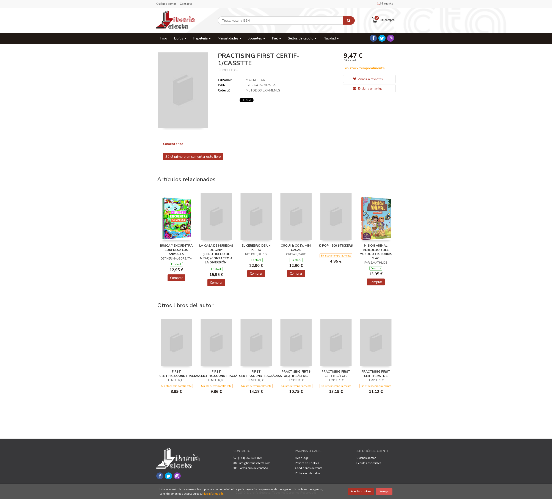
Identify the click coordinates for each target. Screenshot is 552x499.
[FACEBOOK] (373, 38)
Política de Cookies (307, 463)
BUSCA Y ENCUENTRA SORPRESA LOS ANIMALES (176, 250)
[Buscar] (349, 20)
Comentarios (173, 144)
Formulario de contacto (253, 468)
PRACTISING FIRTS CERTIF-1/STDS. (296, 374)
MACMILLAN (255, 80)
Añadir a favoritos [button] (370, 79)
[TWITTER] (382, 38)
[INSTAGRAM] (390, 38)
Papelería (201, 38)
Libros (179, 38)
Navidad (330, 38)
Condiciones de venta (308, 468)
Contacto (186, 4)
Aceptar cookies (361, 491)
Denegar (384, 491)
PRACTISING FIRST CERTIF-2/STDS (375, 374)
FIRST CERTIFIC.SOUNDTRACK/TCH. (222, 374)
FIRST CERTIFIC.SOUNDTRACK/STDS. (182, 374)
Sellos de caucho (301, 38)
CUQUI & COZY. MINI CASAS (296, 248)
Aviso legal (302, 458)
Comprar (176, 277)
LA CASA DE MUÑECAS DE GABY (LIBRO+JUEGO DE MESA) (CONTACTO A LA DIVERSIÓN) (216, 254)
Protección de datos (307, 473)
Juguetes (255, 38)
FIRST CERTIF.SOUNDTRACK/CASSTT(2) (264, 374)
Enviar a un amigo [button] (370, 89)
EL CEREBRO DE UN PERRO (256, 248)
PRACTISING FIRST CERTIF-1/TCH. (335, 374)
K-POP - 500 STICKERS (336, 246)
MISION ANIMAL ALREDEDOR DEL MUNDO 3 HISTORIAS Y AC (376, 252)
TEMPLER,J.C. (228, 70)
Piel (275, 38)
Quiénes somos (166, 4)
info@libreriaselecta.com (254, 463)
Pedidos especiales (368, 463)
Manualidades (228, 38)
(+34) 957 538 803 (250, 458)
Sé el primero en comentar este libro (193, 156)
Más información (213, 494)
